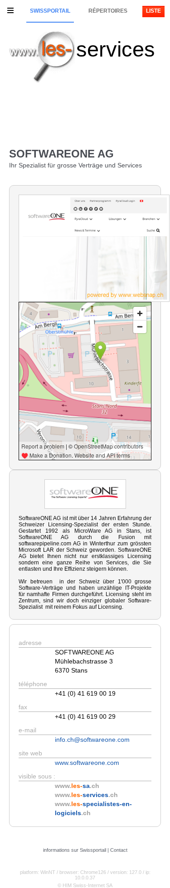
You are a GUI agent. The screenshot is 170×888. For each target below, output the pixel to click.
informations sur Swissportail (74, 850)
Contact (118, 850)
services (115, 49)
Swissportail (50, 11)
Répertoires (107, 11)
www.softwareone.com (87, 762)
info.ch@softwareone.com (92, 739)
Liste (153, 11)
